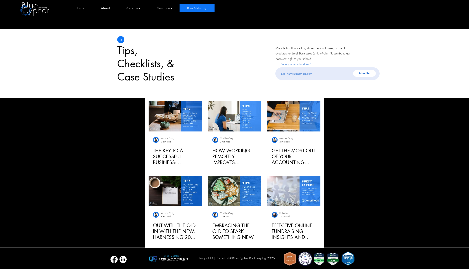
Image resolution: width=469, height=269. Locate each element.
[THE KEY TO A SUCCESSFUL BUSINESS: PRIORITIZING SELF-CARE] (175, 116)
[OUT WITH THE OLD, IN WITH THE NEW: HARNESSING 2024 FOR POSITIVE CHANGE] (175, 191)
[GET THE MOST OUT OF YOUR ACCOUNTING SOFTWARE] (293, 116)
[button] (133, 8)
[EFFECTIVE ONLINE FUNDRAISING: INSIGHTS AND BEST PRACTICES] (293, 191)
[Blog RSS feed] (120, 40)
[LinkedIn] (123, 259)
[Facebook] (114, 259)
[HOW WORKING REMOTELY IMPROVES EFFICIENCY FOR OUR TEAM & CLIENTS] (234, 116)
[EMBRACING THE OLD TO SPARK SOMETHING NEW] (234, 191)
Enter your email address (295, 64)
